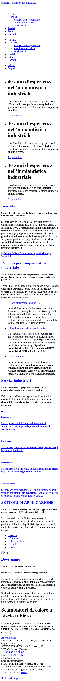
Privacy (24, 672)
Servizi (11, 28)
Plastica (13, 535)
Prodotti (14, 16)
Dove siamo (10, 559)
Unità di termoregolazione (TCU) (26, 303)
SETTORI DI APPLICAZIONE (27, 502)
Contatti (12, 34)
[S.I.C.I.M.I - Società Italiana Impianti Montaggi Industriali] (30, 256)
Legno (13, 547)
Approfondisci (15, 115)
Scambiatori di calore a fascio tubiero (28, 328)
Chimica (14, 544)
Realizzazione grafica (12, 678)
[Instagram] (24, 660)
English (11, 68)
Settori (11, 31)
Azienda (12, 14)
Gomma (14, 538)
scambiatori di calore (24, 22)
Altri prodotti (20, 25)
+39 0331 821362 (15, 652)
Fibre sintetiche (17, 541)
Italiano (11, 65)
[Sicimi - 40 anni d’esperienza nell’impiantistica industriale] (18, 2)
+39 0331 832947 (15, 655)
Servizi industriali (16, 380)
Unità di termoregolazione (27, 19)
